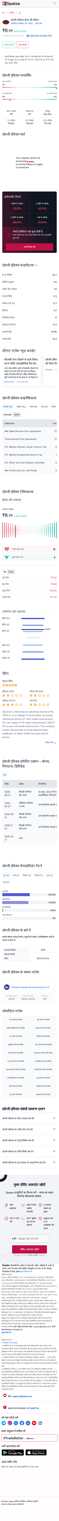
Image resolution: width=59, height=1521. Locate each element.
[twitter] (16, 1423)
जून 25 (49, 875)
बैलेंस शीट (33, 406)
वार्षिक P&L (21, 406)
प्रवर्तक (5, 891)
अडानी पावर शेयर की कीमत (43, 1069)
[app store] (36, 1453)
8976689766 (33, 1408)
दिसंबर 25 (27, 875)
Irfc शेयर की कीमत (43, 1019)
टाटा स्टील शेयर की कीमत (43, 1044)
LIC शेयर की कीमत (16, 1094)
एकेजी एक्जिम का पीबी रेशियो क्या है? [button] (18, 1151)
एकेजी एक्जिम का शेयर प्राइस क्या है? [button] (18, 1118)
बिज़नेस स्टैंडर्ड (9, 382)
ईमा (5, 571)
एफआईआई (6, 907)
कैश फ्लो (44, 406)
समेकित (17, 414)
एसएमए (10, 571)
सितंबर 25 (39, 875)
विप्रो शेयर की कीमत (43, 1036)
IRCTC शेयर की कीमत (43, 1028)
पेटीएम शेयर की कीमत (43, 1086)
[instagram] (10, 1423)
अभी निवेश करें (29, 246)
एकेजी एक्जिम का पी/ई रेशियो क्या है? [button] (18, 1140)
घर (3, 12)
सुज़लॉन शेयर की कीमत (15, 1044)
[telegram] (4, 1423)
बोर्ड (4, 775)
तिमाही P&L (8, 406)
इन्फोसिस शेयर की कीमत (43, 1061)
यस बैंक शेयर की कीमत (15, 1053)
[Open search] (54, 4)
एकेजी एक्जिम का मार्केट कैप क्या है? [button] (17, 1129)
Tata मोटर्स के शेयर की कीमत (16, 1069)
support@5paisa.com (22, 1396)
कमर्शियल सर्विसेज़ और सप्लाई (22, 23)
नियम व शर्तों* (33, 1255)
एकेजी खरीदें (8, 44)
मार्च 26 (16, 875)
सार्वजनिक (6, 899)
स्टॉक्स (11, 12)
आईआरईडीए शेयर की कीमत (16, 1028)
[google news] (40, 1423)
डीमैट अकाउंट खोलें (29, 1249)
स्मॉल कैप (38, 23)
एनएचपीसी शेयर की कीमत (15, 1078)
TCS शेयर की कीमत (15, 1019)
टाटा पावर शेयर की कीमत (15, 1061)
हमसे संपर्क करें (6, 1332)
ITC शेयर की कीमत (15, 1036)
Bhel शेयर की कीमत (43, 1094)
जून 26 (6, 875)
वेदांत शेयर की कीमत (15, 1086)
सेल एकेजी (22, 44)
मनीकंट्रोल (49, 370)
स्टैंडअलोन (8, 414)
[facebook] (22, 1423)
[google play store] (13, 1453)
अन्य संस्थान (7, 915)
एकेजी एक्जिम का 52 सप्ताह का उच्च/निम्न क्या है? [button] (24, 1162)
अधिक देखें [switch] (49, 742)
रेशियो (53, 406)
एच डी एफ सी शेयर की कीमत (43, 1053)
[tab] (29, 1118)
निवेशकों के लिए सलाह (10, 1343)
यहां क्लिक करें (26, 1271)
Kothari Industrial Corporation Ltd (30, 987)
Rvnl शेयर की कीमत (43, 1078)
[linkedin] (28, 1423)
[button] (20, 13)
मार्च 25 (6, 882)
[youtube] (34, 1423)
